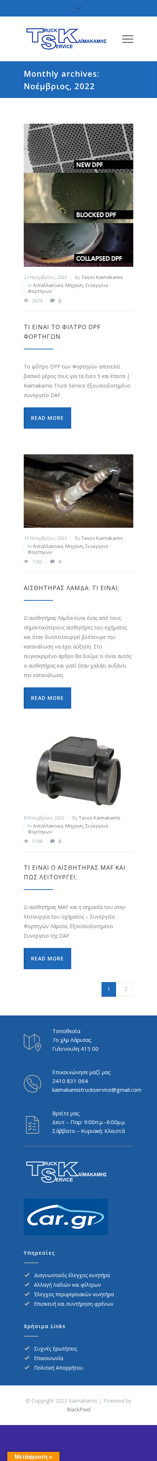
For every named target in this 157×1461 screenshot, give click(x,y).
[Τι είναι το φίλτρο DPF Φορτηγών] (78, 195)
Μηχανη (74, 285)
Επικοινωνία (48, 1358)
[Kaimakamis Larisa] (73, 39)
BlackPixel (79, 1409)
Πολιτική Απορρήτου (58, 1367)
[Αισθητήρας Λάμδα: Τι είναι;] (78, 491)
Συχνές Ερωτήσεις (55, 1348)
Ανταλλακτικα (48, 285)
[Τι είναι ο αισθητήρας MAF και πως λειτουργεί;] (78, 770)
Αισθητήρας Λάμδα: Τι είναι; (71, 588)
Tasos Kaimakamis (102, 277)
